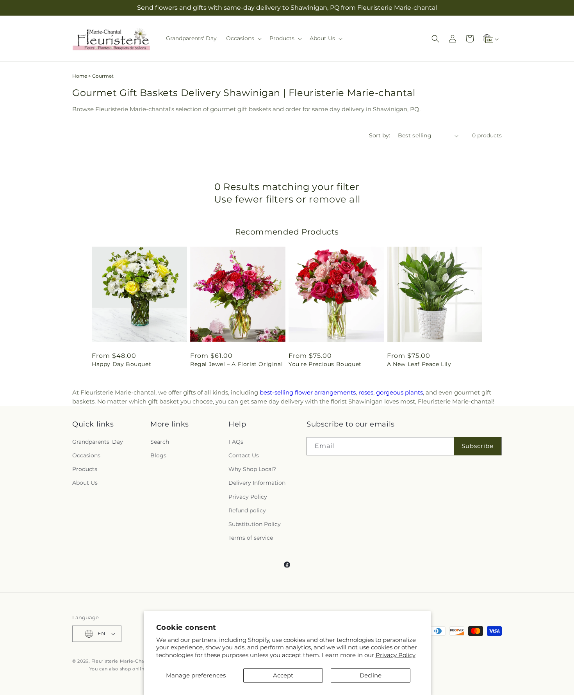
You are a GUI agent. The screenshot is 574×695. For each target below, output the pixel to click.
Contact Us (243, 455)
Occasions (86, 455)
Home (79, 76)
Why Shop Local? (252, 469)
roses (365, 392)
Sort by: (379, 135)
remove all (334, 199)
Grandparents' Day (97, 441)
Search (159, 441)
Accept (283, 675)
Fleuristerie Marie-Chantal (122, 661)
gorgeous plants (399, 392)
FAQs (235, 441)
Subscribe (478, 446)
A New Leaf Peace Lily (419, 364)
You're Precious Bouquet (325, 364)
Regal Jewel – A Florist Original (236, 364)
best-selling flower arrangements (308, 392)
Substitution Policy (254, 524)
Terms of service (250, 537)
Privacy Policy (395, 655)
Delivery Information (256, 482)
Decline (370, 675)
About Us (85, 482)
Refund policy (247, 510)
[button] (243, 38)
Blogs (158, 455)
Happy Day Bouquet (121, 364)
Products (84, 469)
